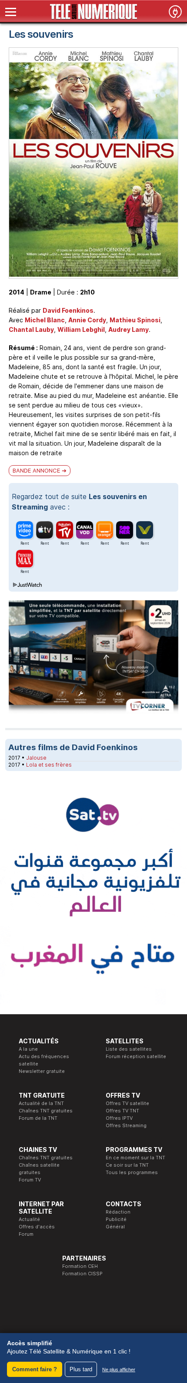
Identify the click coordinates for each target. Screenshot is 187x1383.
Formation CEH (80, 1266)
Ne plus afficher (118, 1369)
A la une (28, 1049)
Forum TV (30, 1180)
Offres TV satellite (127, 1103)
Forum (26, 1234)
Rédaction (118, 1212)
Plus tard (81, 1369)
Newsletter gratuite (42, 1071)
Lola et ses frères (49, 764)
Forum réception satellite (136, 1056)
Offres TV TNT (122, 1111)
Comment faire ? (34, 1369)
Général (115, 1227)
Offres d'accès (37, 1227)
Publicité (116, 1219)
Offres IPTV (119, 1118)
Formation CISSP (82, 1274)
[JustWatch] (27, 585)
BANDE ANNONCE (36, 470)
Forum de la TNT (38, 1118)
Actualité (29, 1219)
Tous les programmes (132, 1172)
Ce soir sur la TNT (127, 1165)
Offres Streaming (126, 1125)
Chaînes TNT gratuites (46, 1111)
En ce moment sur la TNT (135, 1158)
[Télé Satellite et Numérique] (93, 12)
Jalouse (36, 757)
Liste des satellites (129, 1049)
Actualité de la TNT (41, 1103)
